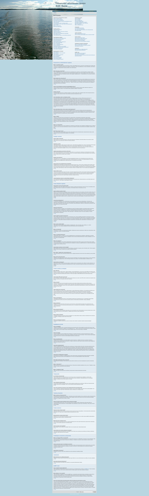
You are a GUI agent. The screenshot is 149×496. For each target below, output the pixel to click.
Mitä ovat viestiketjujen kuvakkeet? (58, 59)
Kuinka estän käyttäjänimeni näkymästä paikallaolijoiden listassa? (63, 21)
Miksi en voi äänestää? (57, 43)
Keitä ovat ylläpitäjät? (78, 18)
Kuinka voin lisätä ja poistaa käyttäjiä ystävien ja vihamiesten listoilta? (84, 34)
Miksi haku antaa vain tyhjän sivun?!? (80, 39)
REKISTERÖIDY (82, 11)
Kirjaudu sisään (91, 11)
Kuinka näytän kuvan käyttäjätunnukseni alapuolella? (61, 33)
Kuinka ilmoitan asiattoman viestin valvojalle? (60, 46)
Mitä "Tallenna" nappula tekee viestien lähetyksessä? (61, 47)
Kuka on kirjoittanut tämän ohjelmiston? (80, 53)
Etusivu (55, 12)
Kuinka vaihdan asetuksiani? (58, 29)
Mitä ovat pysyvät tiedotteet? (58, 57)
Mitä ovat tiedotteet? (56, 56)
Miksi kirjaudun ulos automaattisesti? (59, 20)
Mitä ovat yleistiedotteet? (57, 55)
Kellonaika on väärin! (56, 30)
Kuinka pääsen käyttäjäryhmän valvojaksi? (81, 22)
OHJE (65, 11)
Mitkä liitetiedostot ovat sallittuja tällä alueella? (81, 49)
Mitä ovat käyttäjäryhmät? (78, 20)
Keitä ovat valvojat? (77, 19)
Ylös (55, 68)
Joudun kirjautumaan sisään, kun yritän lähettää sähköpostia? (62, 35)
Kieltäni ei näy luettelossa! (57, 32)
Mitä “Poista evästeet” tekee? (58, 26)
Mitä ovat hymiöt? (56, 53)
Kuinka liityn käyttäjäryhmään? (79, 21)
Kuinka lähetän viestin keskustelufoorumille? (60, 38)
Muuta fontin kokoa (95, 12)
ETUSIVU (56, 11)
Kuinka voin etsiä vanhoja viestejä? (80, 37)
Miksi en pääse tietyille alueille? (58, 42)
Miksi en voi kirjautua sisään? (58, 18)
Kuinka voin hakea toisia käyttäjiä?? (80, 40)
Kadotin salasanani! (56, 22)
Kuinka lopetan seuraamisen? (79, 46)
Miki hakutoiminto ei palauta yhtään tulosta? (81, 38)
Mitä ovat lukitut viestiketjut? (57, 58)
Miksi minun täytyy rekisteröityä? (58, 19)
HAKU (73, 11)
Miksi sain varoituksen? (57, 45)
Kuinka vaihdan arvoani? (57, 34)
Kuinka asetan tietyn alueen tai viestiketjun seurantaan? (83, 45)
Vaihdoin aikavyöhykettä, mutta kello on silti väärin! (61, 31)
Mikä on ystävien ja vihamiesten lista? (80, 33)
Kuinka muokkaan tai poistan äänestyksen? (60, 41)
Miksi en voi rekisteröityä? (57, 25)
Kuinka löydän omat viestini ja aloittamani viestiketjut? (82, 41)
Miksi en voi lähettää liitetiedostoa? (58, 44)
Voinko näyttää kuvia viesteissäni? (58, 54)
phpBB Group (87, 468)
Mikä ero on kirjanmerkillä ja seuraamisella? (81, 44)
